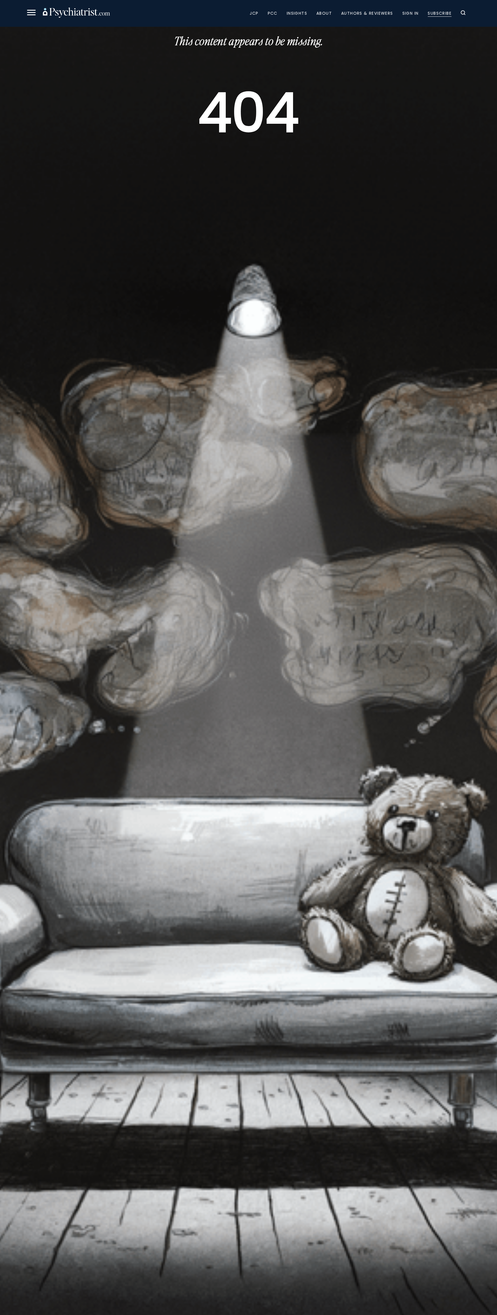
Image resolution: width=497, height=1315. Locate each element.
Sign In (410, 13)
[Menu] (31, 13)
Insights (297, 13)
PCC (273, 13)
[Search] (463, 13)
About (324, 13)
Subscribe (440, 13)
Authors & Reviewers (367, 13)
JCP (254, 13)
